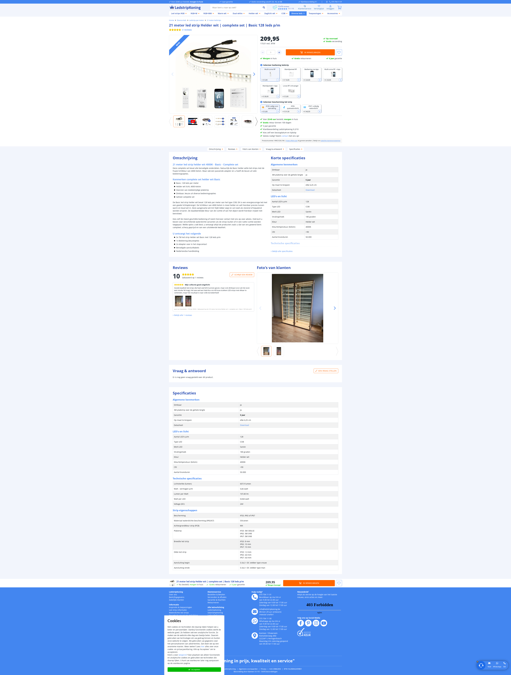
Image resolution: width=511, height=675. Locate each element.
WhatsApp (497, 666)
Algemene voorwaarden (248, 669)
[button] (253, 74)
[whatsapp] (327, 2)
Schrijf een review (243, 274)
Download (310, 190)
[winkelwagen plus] (279, 52)
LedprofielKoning (215, 615)
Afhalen (223, 597)
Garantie (211, 600)
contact (285, 136)
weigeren (183, 655)
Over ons (173, 594)
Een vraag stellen (327, 371)
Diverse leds (181, 20)
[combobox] (235, 7)
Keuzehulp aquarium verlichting (183, 615)
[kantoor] (255, 635)
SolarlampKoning (215, 612)
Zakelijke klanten (176, 600)
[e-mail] (255, 611)
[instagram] (316, 623)
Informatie (174, 604)
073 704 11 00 (265, 618)
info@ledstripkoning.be (269, 609)
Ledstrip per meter (196, 20)
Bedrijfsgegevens (176, 597)
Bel (504, 666)
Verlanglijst (319, 8)
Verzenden (212, 597)
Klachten (222, 600)
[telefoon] (255, 597)
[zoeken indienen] (264, 7)
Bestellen (212, 594)
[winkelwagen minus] (262, 52)
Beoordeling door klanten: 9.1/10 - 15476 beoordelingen (255, 671)
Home (171, 20)
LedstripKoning (176, 592)
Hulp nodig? (257, 592)
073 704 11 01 (265, 594)
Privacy (263, 669)
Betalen (221, 594)
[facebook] (300, 623)
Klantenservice (304, 8)
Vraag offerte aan (292, 141)
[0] (339, 7)
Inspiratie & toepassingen (180, 607)
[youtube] (323, 623)
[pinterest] (308, 623)
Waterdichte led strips (179, 612)
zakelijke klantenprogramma (330, 141)
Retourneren (213, 602)
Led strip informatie (178, 610)
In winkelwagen (312, 52)
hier (203, 646)
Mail (489, 666)
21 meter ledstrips (214, 20)
